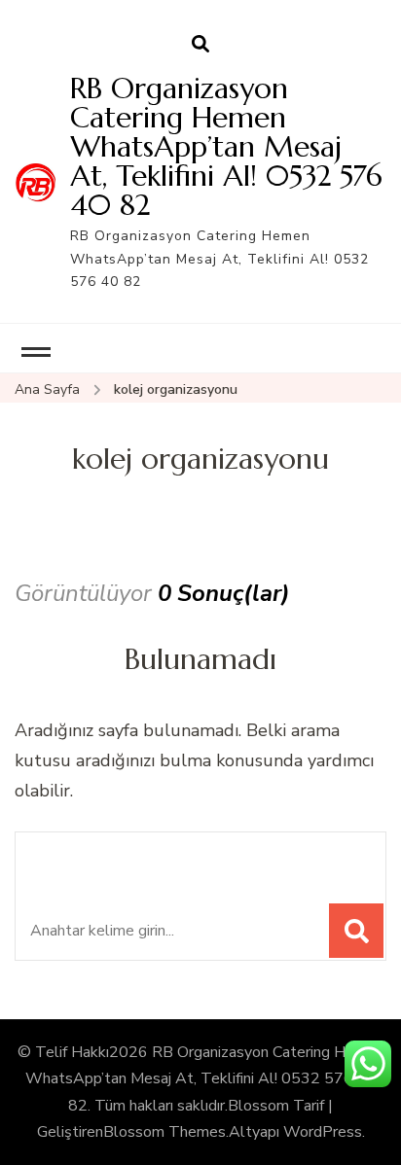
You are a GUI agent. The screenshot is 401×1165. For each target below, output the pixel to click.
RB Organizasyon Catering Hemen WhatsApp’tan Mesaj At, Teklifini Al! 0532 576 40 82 (226, 146)
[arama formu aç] (200, 44)
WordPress (322, 1132)
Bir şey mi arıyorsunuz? (164, 857)
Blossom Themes (164, 1132)
